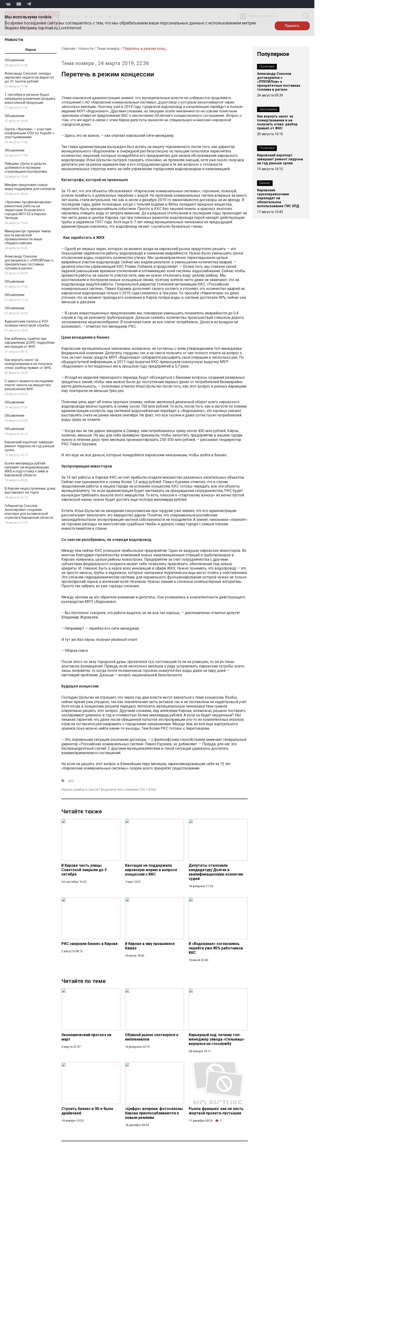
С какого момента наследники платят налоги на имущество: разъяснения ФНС (29, 385)
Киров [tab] (30, 50)
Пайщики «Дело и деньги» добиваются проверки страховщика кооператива (26, 168)
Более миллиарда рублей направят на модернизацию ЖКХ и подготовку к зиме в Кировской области (27, 469)
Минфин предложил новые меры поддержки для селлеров (30, 187)
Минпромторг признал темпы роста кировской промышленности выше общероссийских (28, 237)
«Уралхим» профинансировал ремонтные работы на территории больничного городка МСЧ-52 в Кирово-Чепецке (28, 210)
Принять (292, 26)
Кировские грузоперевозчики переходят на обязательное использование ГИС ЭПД (278, 198)
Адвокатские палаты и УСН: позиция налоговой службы (27, 323)
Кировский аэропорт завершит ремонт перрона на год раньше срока (30, 446)
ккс (71, 781)
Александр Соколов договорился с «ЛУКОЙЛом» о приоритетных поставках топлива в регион (29, 262)
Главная (68, 48)
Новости (14, 39)
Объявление (14, 60)
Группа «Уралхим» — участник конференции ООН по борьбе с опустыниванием (30, 133)
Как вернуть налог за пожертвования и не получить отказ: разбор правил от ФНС (29, 364)
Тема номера (108, 48)
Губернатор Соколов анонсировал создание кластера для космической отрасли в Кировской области (29, 512)
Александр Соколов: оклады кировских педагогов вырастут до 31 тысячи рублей (29, 77)
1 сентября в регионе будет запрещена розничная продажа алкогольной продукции (30, 99)
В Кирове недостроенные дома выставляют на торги (30, 491)
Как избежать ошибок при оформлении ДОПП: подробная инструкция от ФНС (30, 343)
